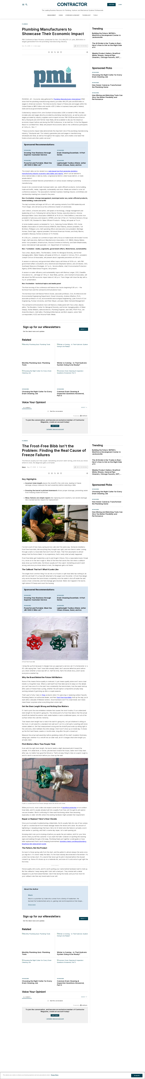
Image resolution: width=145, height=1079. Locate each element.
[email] (61, 52)
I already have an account (55, 429)
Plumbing (25, 24)
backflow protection (69, 807)
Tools (95, 15)
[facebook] (49, 52)
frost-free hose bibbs (64, 697)
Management (51, 15)
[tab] (27, 407)
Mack (24, 467)
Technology (86, 15)
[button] (23, 4)
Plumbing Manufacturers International (67, 99)
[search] (26, 4)
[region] (55, 411)
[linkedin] (52, 52)
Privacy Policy (54, 1075)
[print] (87, 52)
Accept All (136, 1075)
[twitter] (55, 52)
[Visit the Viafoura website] (83, 415)
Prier (43, 695)
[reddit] (58, 52)
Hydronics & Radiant (73, 15)
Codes (61, 15)
